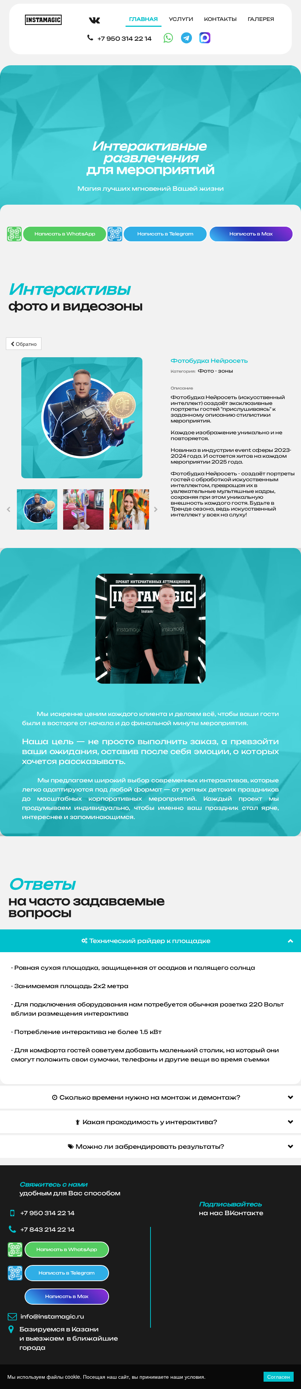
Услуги (181, 19)
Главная (143, 19)
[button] (150, 941)
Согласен (278, 1376)
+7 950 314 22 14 (125, 38)
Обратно (25, 343)
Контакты (220, 19)
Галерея (261, 19)
